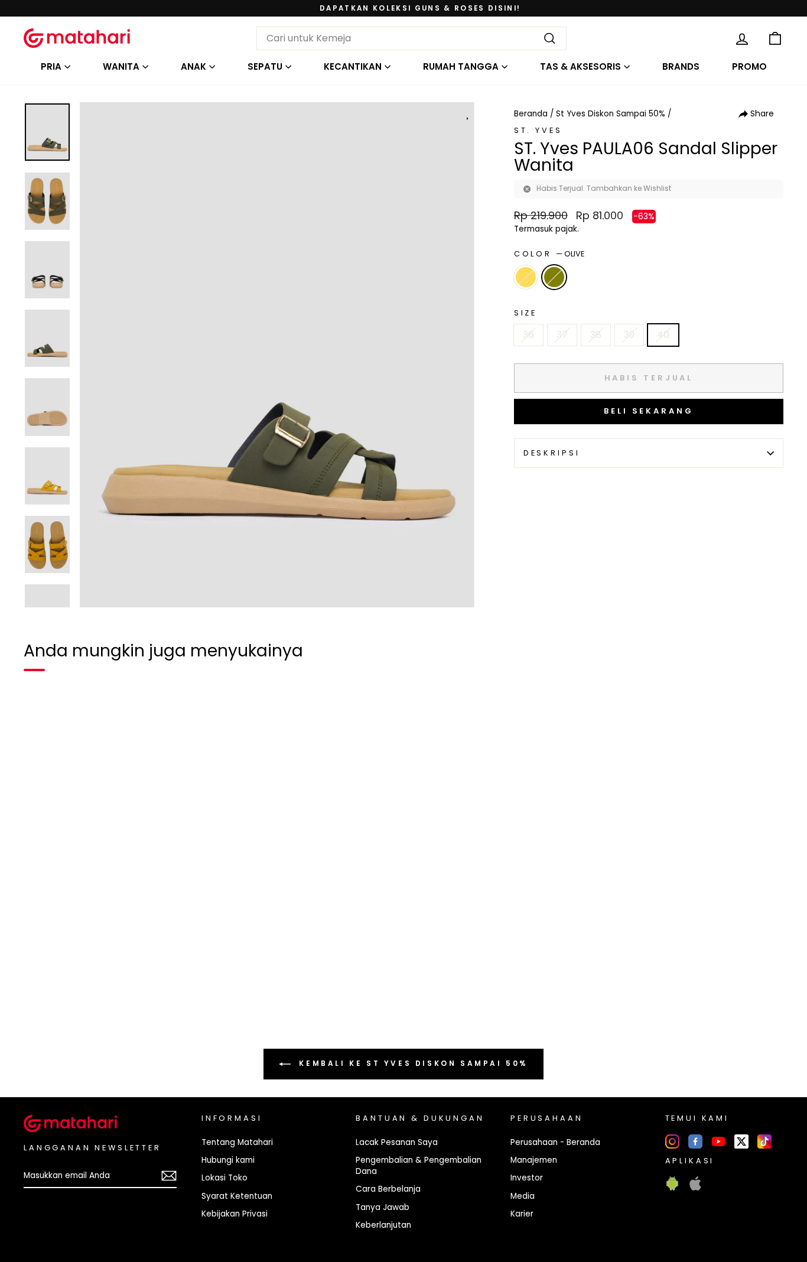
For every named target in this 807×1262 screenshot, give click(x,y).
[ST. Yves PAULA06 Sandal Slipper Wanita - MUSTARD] (40, 999)
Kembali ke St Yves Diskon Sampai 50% (411, 1063)
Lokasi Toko (224, 1177)
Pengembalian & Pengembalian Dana (418, 1165)
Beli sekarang (649, 411)
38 (595, 334)
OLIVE (554, 277)
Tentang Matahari (237, 1142)
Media (522, 1196)
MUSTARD (526, 277)
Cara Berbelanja (388, 1189)
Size (525, 313)
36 (528, 334)
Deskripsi (551, 453)
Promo (749, 66)
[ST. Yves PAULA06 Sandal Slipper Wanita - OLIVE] (61, 999)
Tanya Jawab (382, 1207)
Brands (680, 66)
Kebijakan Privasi (234, 1213)
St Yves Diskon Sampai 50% (610, 113)
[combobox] (411, 38)
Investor (526, 1177)
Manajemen (533, 1160)
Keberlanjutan (383, 1225)
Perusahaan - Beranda (555, 1142)
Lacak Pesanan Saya (397, 1142)
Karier (521, 1213)
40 (663, 334)
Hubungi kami (228, 1160)
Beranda (531, 113)
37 (562, 334)
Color (549, 254)
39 (629, 334)
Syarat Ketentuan (236, 1196)
